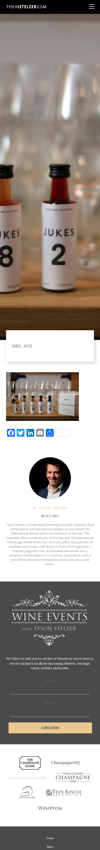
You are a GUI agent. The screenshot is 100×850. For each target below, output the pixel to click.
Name (50, 681)
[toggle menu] (91, 5)
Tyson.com (26, 6)
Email (50, 703)
